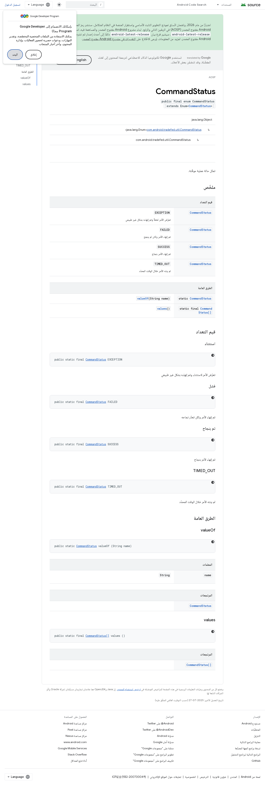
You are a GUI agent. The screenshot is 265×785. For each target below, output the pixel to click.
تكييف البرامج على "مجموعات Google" (153, 760)
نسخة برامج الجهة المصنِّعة (247, 748)
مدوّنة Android (165, 736)
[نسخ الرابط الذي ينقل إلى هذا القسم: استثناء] (201, 344)
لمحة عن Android (250, 776)
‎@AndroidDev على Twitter (158, 729)
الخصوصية (190, 776)
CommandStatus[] (205, 310)
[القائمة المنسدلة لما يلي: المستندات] (216, 4)
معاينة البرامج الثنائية (250, 742)
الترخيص (204, 776)
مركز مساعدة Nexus (76, 736)
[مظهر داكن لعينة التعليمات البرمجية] (212, 355)
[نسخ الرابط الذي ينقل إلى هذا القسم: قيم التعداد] (192, 332)
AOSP (212, 77)
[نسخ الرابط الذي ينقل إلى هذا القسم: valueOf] (197, 530)
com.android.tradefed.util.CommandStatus (174, 130)
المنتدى (233, 776)
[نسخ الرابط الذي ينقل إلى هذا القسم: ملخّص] (200, 187)
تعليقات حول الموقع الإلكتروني (165, 776)
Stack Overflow (77, 754)
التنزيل (257, 736)
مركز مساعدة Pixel (77, 729)
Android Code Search (191, 4)
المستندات (226, 4)
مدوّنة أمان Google (163, 742)
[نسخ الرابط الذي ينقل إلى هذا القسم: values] (200, 620)
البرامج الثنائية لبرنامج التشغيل (245, 754)
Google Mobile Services (72, 748)
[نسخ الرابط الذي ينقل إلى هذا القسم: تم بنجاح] (199, 428)
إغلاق (33, 55)
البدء (15, 55)
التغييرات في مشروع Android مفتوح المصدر (109, 39)
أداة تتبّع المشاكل (79, 760)
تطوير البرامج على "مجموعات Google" (153, 754)
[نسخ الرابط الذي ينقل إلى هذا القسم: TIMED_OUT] (189, 471)
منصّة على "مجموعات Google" (157, 748)
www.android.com (75, 742)
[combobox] (85, 4)
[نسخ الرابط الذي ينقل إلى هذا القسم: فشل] (205, 386)
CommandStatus (200, 106)
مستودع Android (251, 723)
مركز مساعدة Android (75, 723)
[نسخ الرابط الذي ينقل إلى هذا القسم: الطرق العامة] (190, 518)
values (162, 308)
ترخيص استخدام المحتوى (129, 689)
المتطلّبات (255, 729)
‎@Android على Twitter (160, 723)
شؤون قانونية (219, 776)
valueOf (142, 298)
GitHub (256, 760)
